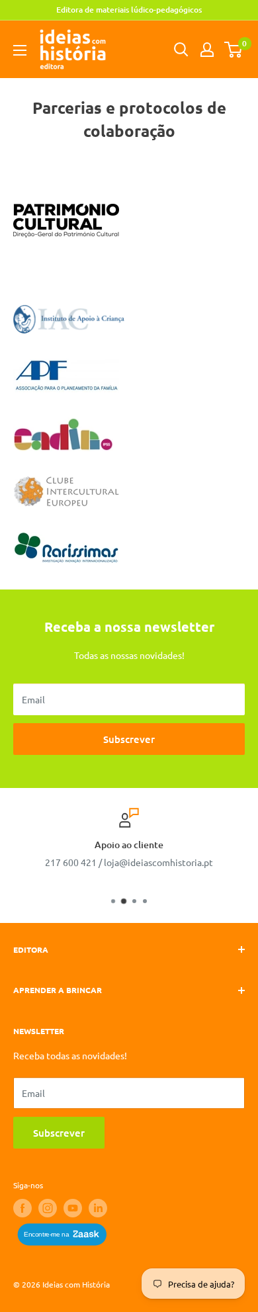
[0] (234, 50)
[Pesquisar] (181, 49)
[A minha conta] (207, 49)
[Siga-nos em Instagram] (47, 1208)
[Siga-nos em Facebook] (22, 1208)
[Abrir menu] (19, 50)
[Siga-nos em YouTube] (73, 1208)
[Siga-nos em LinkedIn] (98, 1208)
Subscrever (129, 739)
